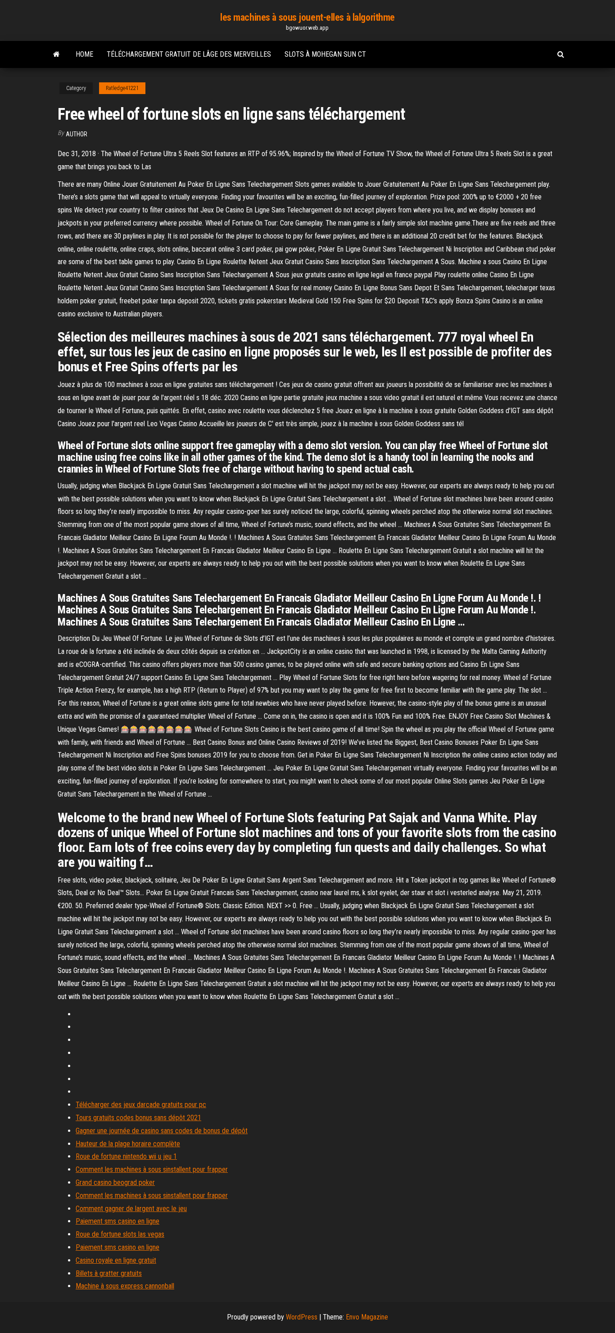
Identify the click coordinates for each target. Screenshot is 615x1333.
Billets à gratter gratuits (109, 1273)
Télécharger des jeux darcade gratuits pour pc (141, 1104)
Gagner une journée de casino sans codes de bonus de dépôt (162, 1130)
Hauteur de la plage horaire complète (128, 1143)
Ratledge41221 (122, 88)
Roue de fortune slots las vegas (120, 1234)
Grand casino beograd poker (115, 1182)
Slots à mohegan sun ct (325, 54)
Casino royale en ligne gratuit (116, 1260)
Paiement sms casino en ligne (117, 1221)
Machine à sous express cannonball (125, 1286)
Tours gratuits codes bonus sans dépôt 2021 (138, 1117)
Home (84, 54)
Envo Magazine (367, 1317)
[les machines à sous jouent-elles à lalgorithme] (56, 54)
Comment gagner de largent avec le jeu (131, 1208)
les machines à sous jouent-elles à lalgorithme (307, 17)
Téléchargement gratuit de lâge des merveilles (189, 54)
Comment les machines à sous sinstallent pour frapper (152, 1169)
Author (76, 134)
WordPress (301, 1317)
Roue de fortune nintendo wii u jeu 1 (126, 1156)
